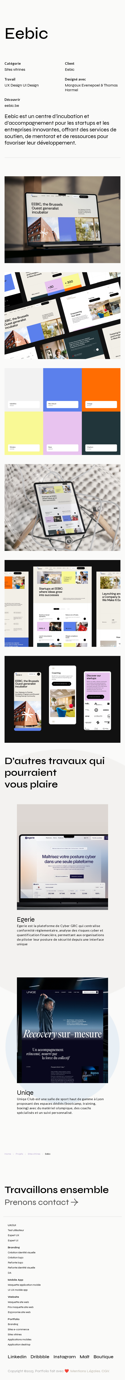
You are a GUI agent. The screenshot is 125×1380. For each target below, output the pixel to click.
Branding (14, 1247)
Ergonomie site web (19, 1312)
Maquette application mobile (24, 1284)
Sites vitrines (34, 1154)
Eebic (47, 1154)
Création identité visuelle (21, 1252)
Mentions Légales (85, 1371)
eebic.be (12, 105)
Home (8, 1154)
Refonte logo (15, 1262)
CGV (105, 1371)
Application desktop (19, 1344)
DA (9, 1272)
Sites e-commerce (18, 1329)
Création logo (15, 1257)
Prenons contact (37, 1202)
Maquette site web (18, 1302)
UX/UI (12, 1225)
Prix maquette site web (21, 1307)
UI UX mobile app (18, 1289)
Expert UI (13, 1240)
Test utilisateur (16, 1230)
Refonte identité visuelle (21, 1267)
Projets (19, 1154)
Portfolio (14, 1319)
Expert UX (13, 1235)
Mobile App (15, 1279)
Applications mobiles (19, 1339)
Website (13, 1296)
